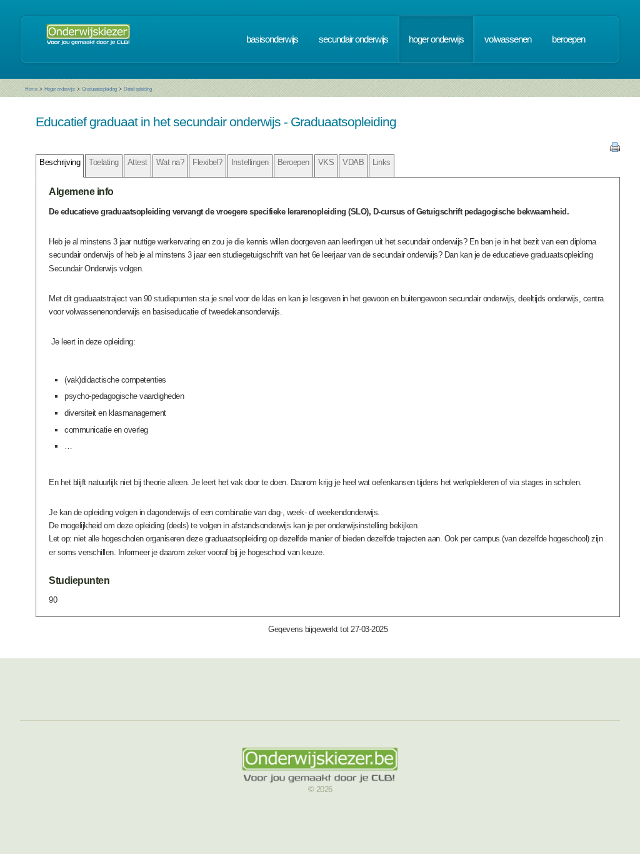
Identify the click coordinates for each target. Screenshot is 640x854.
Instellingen (250, 162)
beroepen (568, 39)
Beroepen (293, 162)
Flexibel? (207, 162)
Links (381, 162)
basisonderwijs (272, 39)
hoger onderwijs (436, 39)
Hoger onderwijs (59, 89)
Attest (138, 162)
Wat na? (170, 162)
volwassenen (507, 39)
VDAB (353, 162)
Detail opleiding (137, 89)
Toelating (104, 162)
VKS (326, 162)
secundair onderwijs (353, 39)
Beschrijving (59, 162)
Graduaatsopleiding (99, 89)
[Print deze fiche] (615, 149)
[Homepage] (88, 39)
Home (31, 89)
